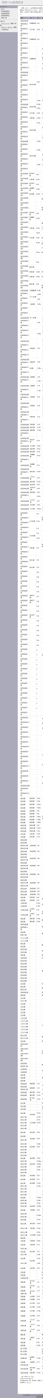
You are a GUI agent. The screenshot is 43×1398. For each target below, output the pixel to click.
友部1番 (23, 1075)
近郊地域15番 (25, 394)
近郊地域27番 (25, 469)
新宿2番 (23, 801)
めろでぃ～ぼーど (6, 27)
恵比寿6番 (24, 975)
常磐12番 (23, 1330)
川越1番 (23, 1362)
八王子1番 (24, 1018)
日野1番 (23, 1244)
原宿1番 (23, 897)
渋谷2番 (23, 837)
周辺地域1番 (24, 21)
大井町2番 (24, 906)
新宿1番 (23, 798)
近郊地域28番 (25, 478)
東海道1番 (24, 1083)
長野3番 (23, 1345)
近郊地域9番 (24, 290)
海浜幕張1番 (24, 992)
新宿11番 (23, 825)
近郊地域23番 (25, 449)
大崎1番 (23, 1241)
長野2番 (23, 1342)
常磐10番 (23, 1320)
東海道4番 (24, 1095)
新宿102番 (24, 840)
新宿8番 (23, 819)
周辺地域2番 (24, 72)
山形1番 (23, 1268)
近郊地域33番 (25, 492)
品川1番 (23, 1103)
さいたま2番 (24, 940)
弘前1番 (23, 983)
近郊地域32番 (25, 488)
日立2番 (23, 1004)
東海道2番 (24, 1086)
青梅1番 (23, 995)
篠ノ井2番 (24, 1351)
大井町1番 (24, 903)
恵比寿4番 (24, 969)
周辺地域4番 (24, 141)
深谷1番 (23, 1041)
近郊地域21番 (25, 438)
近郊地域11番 (25, 341)
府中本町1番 (24, 1365)
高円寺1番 (24, 949)
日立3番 (23, 1006)
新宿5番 (23, 811)
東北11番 (23, 1223)
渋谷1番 (23, 834)
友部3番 (23, 1080)
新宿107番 (24, 857)
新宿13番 (23, 831)
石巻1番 (23, 1272)
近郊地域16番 (25, 403)
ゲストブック (5, 23)
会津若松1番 (24, 1278)
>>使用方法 (4, 29)
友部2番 (23, 1078)
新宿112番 (24, 891)
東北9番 (23, 1210)
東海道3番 (24, 1092)
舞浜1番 (23, 943)
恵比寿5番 (24, 972)
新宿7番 (23, 816)
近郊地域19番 (25, 427)
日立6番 (23, 1015)
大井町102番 (24, 915)
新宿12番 (23, 828)
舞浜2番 (23, 946)
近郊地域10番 (25, 318)
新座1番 (23, 932)
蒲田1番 (23, 918)
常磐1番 (23, 1282)
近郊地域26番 (25, 465)
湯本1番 (23, 955)
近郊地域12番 (25, 359)
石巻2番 (23, 1275)
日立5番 (23, 1012)
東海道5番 (24, 1099)
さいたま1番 (24, 938)
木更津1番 (24, 958)
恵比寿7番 (24, 978)
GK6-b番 (23, 1109)
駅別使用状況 (5, 11)
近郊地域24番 (25, 451)
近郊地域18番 (25, 424)
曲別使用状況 (5, 15)
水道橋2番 (24, 1072)
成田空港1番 (24, 1372)
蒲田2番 (23, 921)
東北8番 (23, 1197)
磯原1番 (23, 1334)
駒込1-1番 (24, 989)
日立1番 (23, 998)
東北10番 (23, 1219)
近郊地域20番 (25, 430)
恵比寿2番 (24, 963)
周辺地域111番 (25, 785)
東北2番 (23, 1132)
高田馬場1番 (24, 924)
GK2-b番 (23, 1106)
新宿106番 (24, 854)
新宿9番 (23, 822)
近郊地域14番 (25, 385)
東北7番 (23, 1183)
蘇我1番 (23, 1238)
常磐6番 (23, 1303)
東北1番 (23, 1113)
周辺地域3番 (24, 104)
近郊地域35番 (25, 501)
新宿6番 (23, 814)
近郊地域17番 (25, 412)
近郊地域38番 (25, 509)
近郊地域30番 (25, 484)
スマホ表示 (26, 1395)
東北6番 (23, 1179)
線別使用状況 (5, 13)
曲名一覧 (4, 17)
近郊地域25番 (25, 455)
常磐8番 (23, 1311)
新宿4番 (23, 808)
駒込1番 (23, 986)
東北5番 (23, 1175)
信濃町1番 (24, 1358)
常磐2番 (23, 1287)
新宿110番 (24, 880)
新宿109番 (24, 871)
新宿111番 (24, 888)
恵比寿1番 (24, 961)
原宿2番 (23, 900)
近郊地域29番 (25, 481)
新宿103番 (24, 842)
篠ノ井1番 (24, 1348)
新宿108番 (24, 863)
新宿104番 (24, 851)
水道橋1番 (24, 1069)
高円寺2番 (24, 952)
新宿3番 (23, 804)
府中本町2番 (24, 1369)
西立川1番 (24, 1035)
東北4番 (23, 1158)
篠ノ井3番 (24, 1354)
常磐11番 (23, 1325)
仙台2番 (23, 1258)
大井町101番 (24, 910)
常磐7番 (23, 1307)
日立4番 (23, 1009)
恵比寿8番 (24, 981)
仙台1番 (23, 1251)
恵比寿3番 (24, 966)
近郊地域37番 (25, 505)
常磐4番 (23, 1296)
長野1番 (23, 1338)
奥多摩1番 (24, 1063)
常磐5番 (23, 1299)
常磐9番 (23, 1316)
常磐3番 (23, 1291)
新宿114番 (24, 894)
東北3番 (23, 1136)
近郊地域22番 (25, 446)
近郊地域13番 (25, 377)
